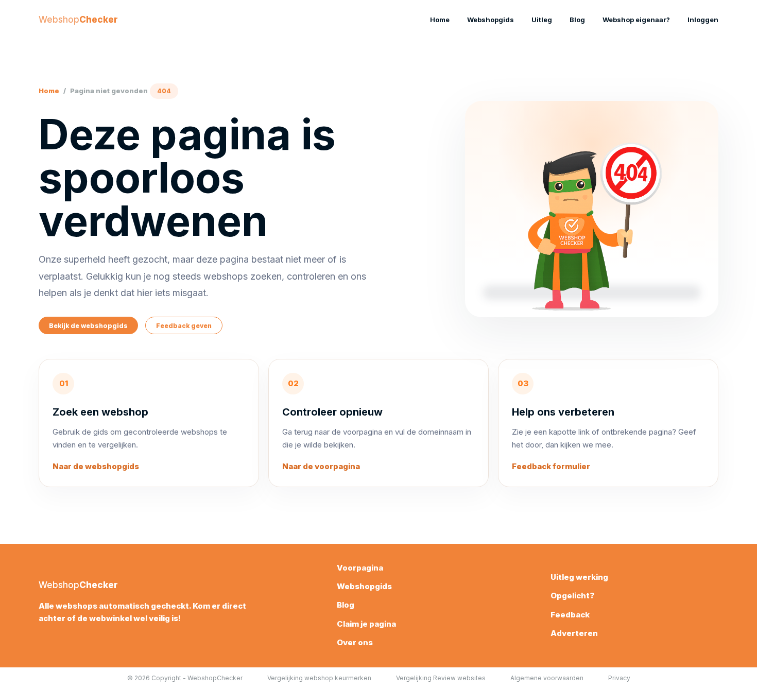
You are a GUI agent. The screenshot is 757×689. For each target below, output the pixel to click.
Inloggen (702, 19)
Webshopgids (490, 19)
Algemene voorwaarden (546, 678)
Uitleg (541, 19)
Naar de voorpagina (321, 466)
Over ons (355, 642)
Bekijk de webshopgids (88, 326)
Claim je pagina (366, 624)
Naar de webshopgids (96, 466)
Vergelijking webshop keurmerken (319, 678)
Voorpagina (360, 568)
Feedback (570, 614)
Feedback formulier (551, 466)
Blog (577, 19)
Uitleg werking (579, 577)
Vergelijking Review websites (441, 678)
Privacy (619, 678)
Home (440, 19)
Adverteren (574, 633)
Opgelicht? (572, 595)
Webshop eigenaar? (636, 19)
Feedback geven (184, 326)
